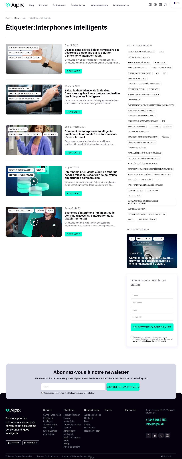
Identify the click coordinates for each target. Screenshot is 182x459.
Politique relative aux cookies (77, 456)
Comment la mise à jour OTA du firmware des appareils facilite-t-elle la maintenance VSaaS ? (150, 260)
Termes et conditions (47, 456)
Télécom (40, 170)
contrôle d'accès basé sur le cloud (144, 84)
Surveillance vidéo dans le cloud (143, 94)
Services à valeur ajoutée (21, 175)
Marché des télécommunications (143, 164)
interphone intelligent (19, 53)
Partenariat (155, 126)
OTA (132, 239)
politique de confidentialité (155, 341)
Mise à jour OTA (144, 239)
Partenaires (130, 410)
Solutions (47, 410)
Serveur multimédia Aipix (139, 62)
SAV (157, 180)
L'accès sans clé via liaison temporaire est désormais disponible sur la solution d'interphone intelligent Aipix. (92, 52)
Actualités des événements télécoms (144, 153)
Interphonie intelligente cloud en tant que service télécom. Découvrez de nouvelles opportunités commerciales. (91, 175)
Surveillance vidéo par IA (139, 73)
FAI (163, 121)
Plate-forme (69, 410)
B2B (157, 73)
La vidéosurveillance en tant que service (146, 214)
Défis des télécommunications (141, 142)
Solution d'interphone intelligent (24, 58)
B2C (164, 73)
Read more (73, 71)
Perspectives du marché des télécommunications (150, 169)
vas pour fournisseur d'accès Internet (145, 185)
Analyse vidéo (134, 196)
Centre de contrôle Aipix (139, 57)
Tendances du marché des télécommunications (149, 174)
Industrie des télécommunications (143, 158)
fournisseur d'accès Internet (141, 110)
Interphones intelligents (21, 170)
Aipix (161, 52)
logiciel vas (152, 190)
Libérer (168, 126)
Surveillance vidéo (136, 209)
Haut (91, 458)
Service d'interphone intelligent (24, 94)
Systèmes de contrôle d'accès (141, 52)
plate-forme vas (135, 190)
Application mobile (136, 126)
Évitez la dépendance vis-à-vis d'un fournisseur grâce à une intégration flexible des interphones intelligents (92, 93)
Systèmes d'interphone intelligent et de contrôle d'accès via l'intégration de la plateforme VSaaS (90, 215)
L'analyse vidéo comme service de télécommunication (143, 202)
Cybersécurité (134, 100)
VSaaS (50, 211)
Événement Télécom (137, 148)
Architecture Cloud (137, 78)
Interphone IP (50, 134)
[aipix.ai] (15, 5)
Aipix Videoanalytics (137, 68)
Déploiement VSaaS (146, 220)
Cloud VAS (153, 89)
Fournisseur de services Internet (25, 134)
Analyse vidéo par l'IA (161, 68)
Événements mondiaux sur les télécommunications (151, 105)
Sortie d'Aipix (161, 62)
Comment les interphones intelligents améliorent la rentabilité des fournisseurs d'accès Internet (91, 134)
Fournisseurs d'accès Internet (23, 48)
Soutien (108, 410)
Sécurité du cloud (17, 129)
